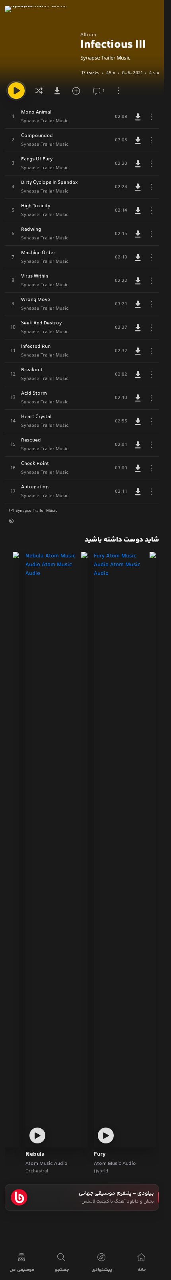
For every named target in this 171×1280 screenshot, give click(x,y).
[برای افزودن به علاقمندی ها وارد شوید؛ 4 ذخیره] (78, 90)
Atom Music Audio (115, 1164)
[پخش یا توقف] (16, 90)
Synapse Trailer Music (105, 58)
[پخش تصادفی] (39, 90)
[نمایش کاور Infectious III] (40, 41)
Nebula (35, 1155)
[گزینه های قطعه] (151, 116)
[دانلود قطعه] (138, 116)
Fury (100, 1155)
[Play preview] (106, 1135)
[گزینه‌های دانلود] (59, 90)
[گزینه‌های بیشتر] (118, 90)
